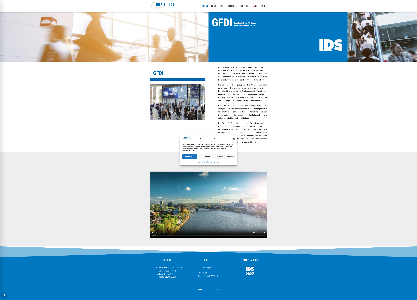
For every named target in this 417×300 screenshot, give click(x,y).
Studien (232, 6)
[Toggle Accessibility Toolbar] (4, 295)
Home (205, 6)
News (214, 6)
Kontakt (245, 6)
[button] (234, 139)
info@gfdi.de (208, 268)
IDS (221, 6)
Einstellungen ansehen (225, 157)
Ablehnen (206, 157)
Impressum (216, 162)
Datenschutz (214, 289)
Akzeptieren (189, 157)
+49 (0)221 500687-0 (210, 273)
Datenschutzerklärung (205, 162)
